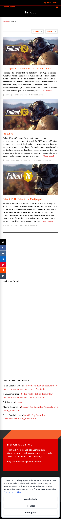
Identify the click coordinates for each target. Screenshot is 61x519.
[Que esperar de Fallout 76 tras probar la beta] (30, 64)
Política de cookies (12, 492)
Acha (7, 95)
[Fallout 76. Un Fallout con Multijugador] (30, 194)
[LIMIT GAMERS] (9, 7)
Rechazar (30, 506)
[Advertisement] (24, 335)
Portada (6, 22)
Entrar (55, 3)
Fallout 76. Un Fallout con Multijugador (23, 199)
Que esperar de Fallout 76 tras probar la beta (27, 68)
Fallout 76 (8, 133)
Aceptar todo (30, 499)
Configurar (30, 512)
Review (18, 402)
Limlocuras (9, 160)
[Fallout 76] (30, 129)
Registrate (47, 3)
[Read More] (47, 90)
